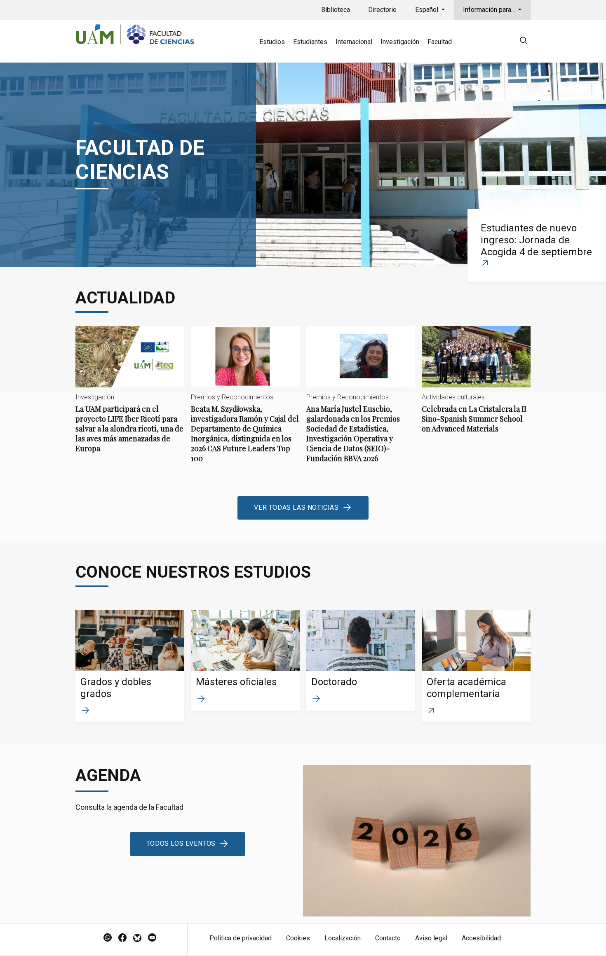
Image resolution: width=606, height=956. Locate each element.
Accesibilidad (481, 938)
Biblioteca (335, 10)
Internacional (354, 42)
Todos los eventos (181, 843)
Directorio (382, 10)
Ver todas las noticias (296, 507)
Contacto (388, 938)
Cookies (298, 938)
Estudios (272, 42)
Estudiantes (310, 42)
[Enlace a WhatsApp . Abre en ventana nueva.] (108, 938)
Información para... (490, 10)
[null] (524, 41)
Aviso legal (431, 938)
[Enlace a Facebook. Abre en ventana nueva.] (122, 938)
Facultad (439, 42)
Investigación (400, 42)
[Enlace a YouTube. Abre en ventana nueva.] (152, 938)
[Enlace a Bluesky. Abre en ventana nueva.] (137, 938)
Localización (342, 938)
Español (427, 10)
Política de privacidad (240, 938)
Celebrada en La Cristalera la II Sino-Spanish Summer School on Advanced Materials (476, 386)
